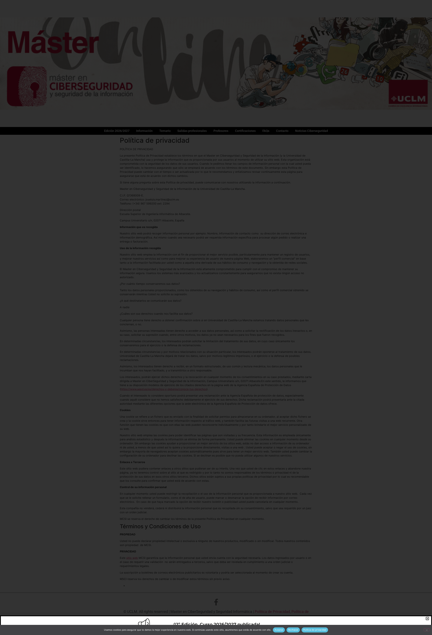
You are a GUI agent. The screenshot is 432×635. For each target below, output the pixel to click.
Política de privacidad (314, 629)
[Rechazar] (426, 629)
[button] (427, 618)
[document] (216, 317)
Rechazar (293, 629)
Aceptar (279, 629)
